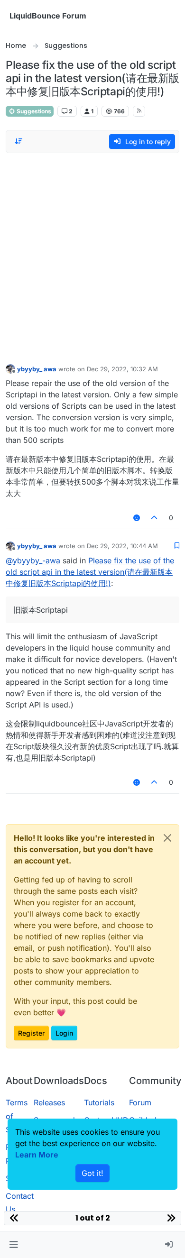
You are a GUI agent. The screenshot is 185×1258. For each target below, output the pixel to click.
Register (31, 1033)
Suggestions (33, 111)
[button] (13, 1244)
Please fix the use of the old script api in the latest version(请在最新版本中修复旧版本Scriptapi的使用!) (90, 572)
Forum (140, 1102)
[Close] (167, 838)
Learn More (36, 1154)
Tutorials (99, 1102)
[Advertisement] (92, 256)
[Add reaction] (136, 517)
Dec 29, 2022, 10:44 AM (122, 546)
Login (64, 1033)
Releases (49, 1102)
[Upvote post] (154, 517)
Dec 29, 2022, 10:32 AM (122, 369)
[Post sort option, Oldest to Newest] (18, 141)
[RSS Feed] (139, 111)
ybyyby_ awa (36, 369)
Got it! (92, 1173)
